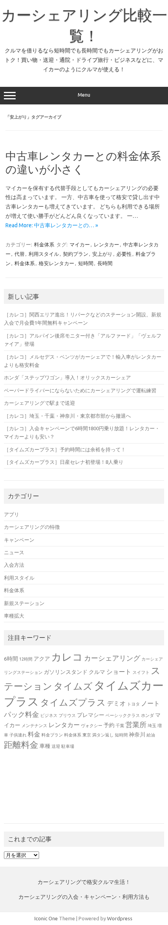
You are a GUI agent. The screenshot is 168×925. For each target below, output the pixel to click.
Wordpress (119, 918)
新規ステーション (24, 603)
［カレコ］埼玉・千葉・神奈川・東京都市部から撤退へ (67, 415)
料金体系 (44, 244)
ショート (118, 671)
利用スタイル (44, 254)
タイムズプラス (73, 702)
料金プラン (52, 735)
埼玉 (152, 725)
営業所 (136, 724)
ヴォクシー (91, 725)
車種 (44, 746)
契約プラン (75, 254)
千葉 (120, 725)
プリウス (67, 715)
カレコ (67, 657)
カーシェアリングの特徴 (32, 527)
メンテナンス (34, 725)
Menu (84, 95)
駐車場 (67, 746)
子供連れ (18, 735)
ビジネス (48, 715)
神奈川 (137, 734)
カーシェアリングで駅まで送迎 (39, 403)
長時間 (105, 263)
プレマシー (90, 715)
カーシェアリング (112, 658)
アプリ (11, 514)
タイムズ (73, 686)
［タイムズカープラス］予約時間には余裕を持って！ (65, 449)
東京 (86, 735)
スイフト (141, 672)
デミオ (116, 703)
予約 (109, 725)
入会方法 (14, 565)
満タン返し (103, 735)
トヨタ (133, 704)
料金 (34, 734)
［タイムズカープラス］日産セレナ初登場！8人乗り (63, 462)
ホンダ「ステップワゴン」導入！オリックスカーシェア (67, 377)
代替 (19, 254)
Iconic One (46, 918)
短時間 (85, 263)
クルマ (97, 672)
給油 (151, 735)
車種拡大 (14, 615)
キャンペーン (19, 539)
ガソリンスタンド (66, 672)
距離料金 (21, 744)
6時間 (11, 659)
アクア (42, 659)
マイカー (80, 244)
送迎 (56, 746)
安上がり (102, 254)
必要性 (124, 254)
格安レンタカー (56, 263)
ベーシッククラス (122, 715)
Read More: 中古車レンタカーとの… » (51, 225)
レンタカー (106, 244)
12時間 (25, 659)
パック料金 (21, 714)
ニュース (14, 552)
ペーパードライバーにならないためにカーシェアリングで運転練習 (80, 390)
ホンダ (147, 715)
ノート (150, 703)
